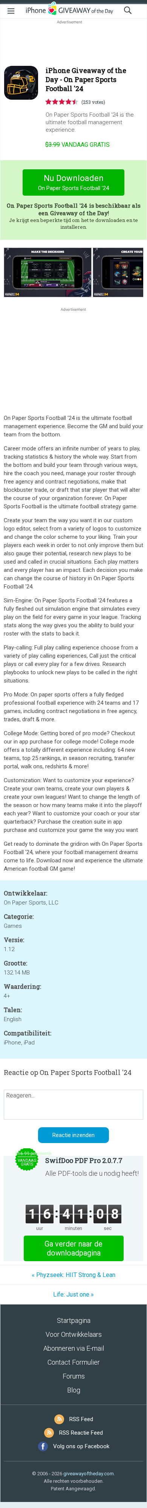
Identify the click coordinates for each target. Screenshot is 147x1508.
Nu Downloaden (73, 182)
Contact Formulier (73, 1362)
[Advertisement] (73, 43)
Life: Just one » (73, 1294)
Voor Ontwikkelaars (74, 1334)
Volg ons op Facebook (81, 1446)
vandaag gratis (77, 144)
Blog (73, 1390)
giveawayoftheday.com (88, 1473)
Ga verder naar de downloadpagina (73, 1248)
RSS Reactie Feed (81, 1432)
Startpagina (73, 1320)
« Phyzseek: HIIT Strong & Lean (73, 1274)
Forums (74, 1376)
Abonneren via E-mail (73, 1348)
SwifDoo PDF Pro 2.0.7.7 (83, 1160)
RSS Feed (81, 1419)
